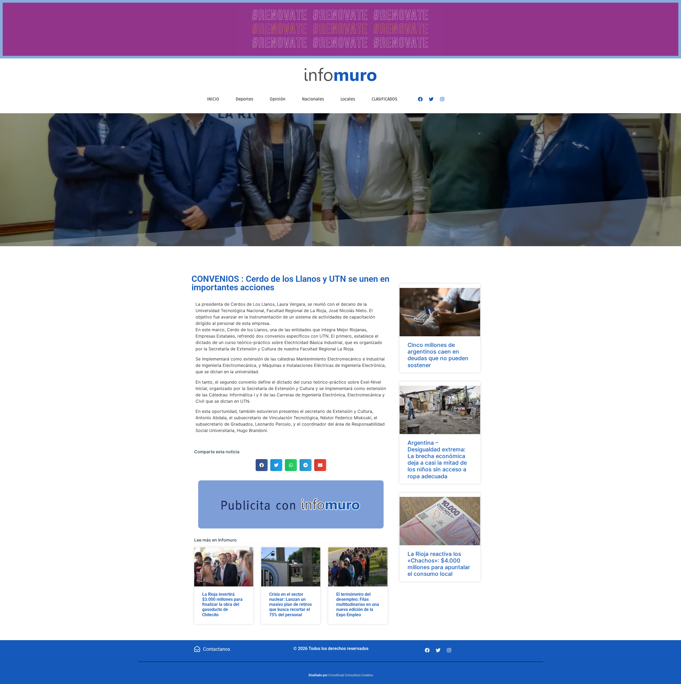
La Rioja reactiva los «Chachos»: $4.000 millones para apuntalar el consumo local (439, 564)
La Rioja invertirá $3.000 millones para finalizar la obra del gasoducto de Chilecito (222, 604)
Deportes (244, 99)
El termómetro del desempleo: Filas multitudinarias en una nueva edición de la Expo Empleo (357, 604)
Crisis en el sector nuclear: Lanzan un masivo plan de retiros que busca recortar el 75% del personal (290, 604)
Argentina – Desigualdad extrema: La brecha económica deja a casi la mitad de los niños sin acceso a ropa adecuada (437, 459)
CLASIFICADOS (384, 99)
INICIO (213, 99)
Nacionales (313, 99)
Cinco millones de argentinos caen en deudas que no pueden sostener (438, 355)
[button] (262, 465)
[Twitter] (431, 99)
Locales (347, 99)
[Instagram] (442, 99)
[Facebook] (420, 99)
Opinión (277, 99)
